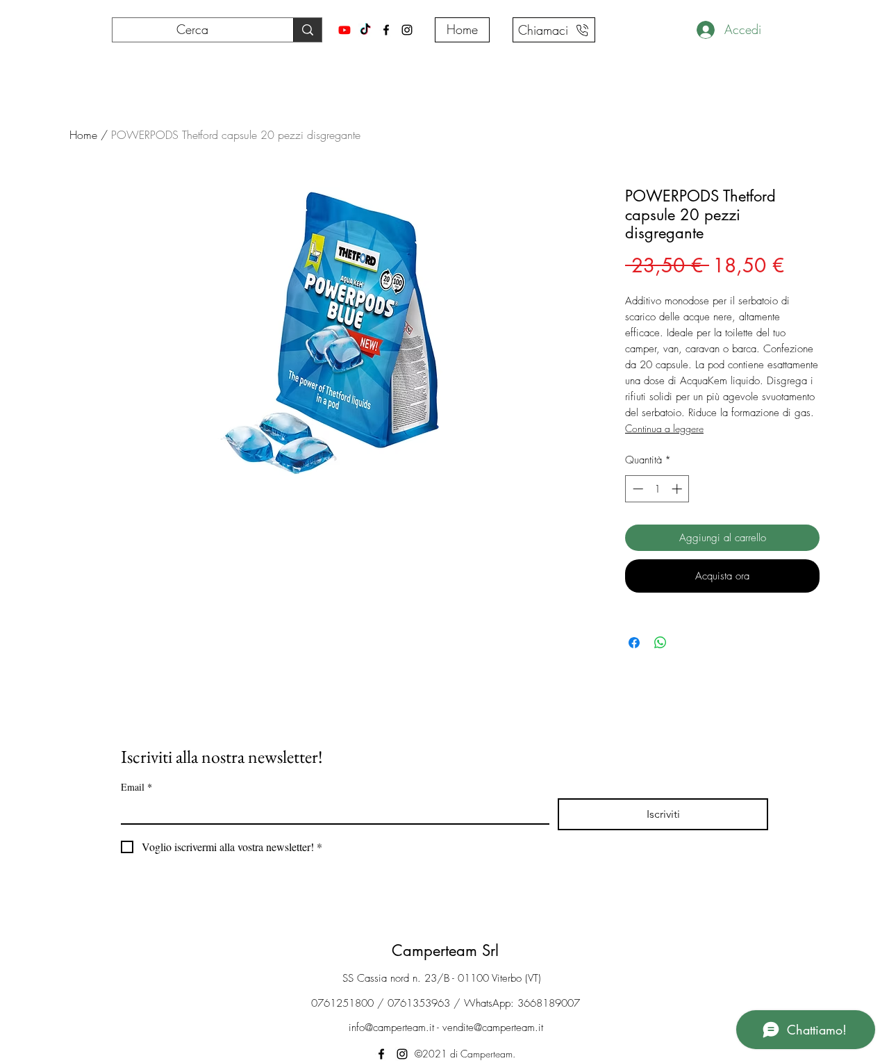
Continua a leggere (664, 428)
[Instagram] (407, 30)
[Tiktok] (365, 30)
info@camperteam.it (391, 1028)
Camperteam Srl (445, 950)
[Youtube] (344, 30)
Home (83, 134)
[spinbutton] (657, 489)
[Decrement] (636, 489)
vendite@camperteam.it (492, 1028)
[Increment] (678, 489)
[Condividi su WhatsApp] (660, 642)
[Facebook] (386, 30)
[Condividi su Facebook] (634, 642)
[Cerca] (307, 30)
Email (136, 787)
